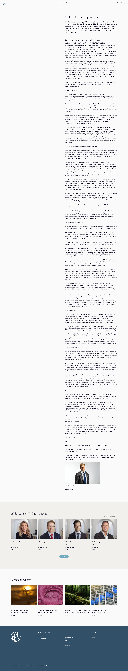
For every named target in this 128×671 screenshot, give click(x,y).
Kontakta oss (64, 556)
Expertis (59, 2)
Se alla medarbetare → (110, 516)
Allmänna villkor (41, 665)
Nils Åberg (41, 542)
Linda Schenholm (17, 542)
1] (73, 142)
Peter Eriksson (69, 542)
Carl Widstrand (69, 485)
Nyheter (14, 8)
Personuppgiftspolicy (29, 665)
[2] (99, 166)
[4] (80, 189)
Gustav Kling (96, 542)
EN (117, 2)
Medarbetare (67, 2)
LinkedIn (67, 645)
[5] (115, 301)
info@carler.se (71, 643)
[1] (65, 437)
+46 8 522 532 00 (70, 635)
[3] (87, 175)
